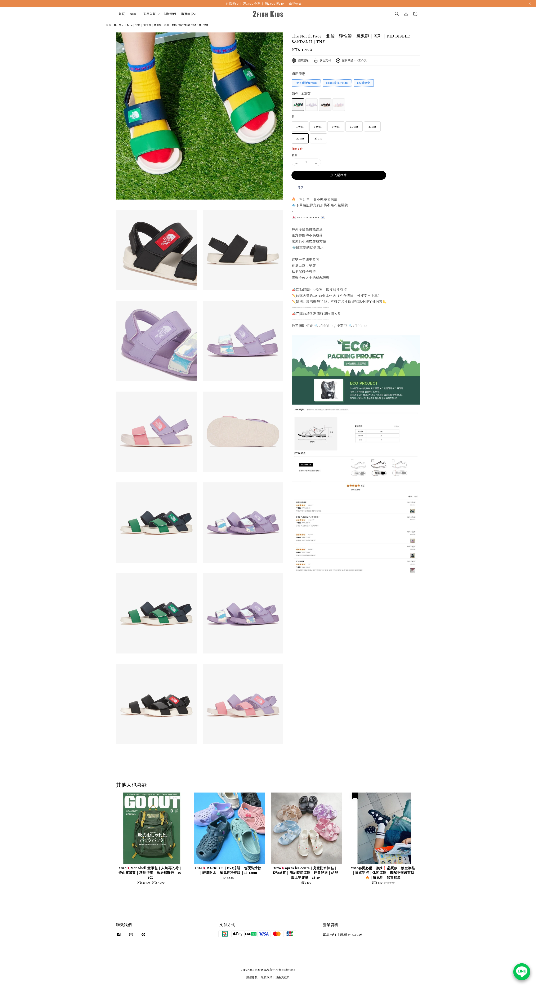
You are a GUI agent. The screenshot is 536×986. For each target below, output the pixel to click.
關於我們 (170, 13)
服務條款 (252, 977)
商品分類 (149, 13)
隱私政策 (266, 977)
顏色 (301, 94)
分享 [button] (301, 187)
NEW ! (134, 13)
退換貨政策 (283, 977)
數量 (294, 155)
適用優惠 (298, 74)
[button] (396, 13)
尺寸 (295, 117)
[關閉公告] (530, 3)
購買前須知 (188, 13)
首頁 (122, 13)
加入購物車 (338, 175)
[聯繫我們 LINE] (521, 971)
